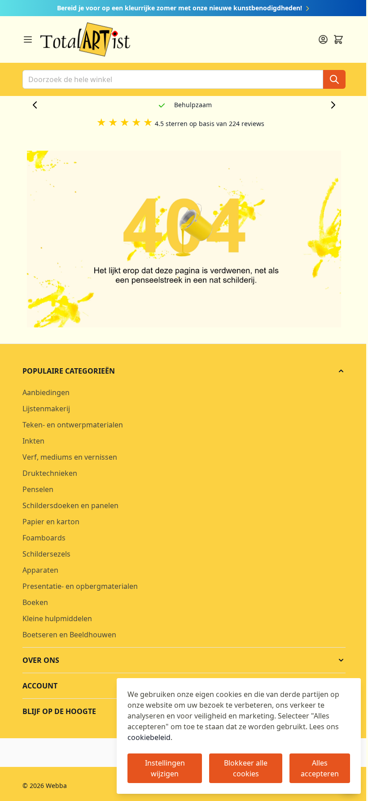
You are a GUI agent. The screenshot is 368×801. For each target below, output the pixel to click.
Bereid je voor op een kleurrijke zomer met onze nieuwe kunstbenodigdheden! (180, 8)
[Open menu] (27, 39)
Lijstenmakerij (46, 409)
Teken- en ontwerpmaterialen (72, 425)
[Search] (334, 79)
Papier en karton (50, 522)
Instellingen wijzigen (165, 768)
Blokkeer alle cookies (245, 768)
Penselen (37, 489)
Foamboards (44, 538)
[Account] (323, 39)
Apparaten (40, 570)
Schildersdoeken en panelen (70, 505)
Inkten (33, 441)
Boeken (35, 602)
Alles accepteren (320, 768)
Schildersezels (46, 554)
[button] (184, 370)
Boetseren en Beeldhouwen (69, 635)
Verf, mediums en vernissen (69, 457)
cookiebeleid (149, 737)
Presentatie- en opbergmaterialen (80, 586)
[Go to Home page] (85, 39)
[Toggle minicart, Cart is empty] (338, 39)
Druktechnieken (49, 473)
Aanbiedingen (46, 392)
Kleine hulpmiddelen (57, 618)
